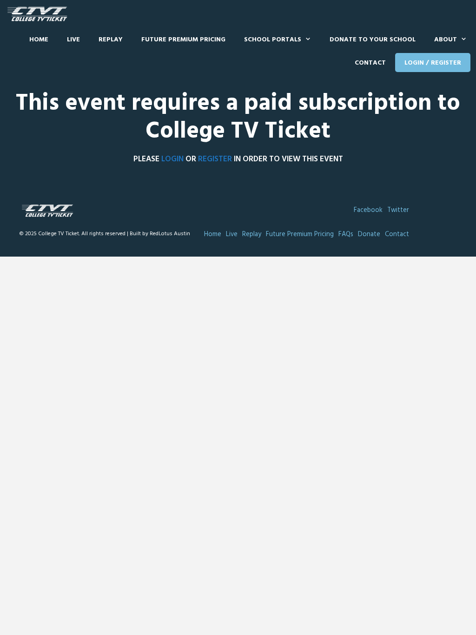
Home (38, 39)
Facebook (368, 210)
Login (172, 159)
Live (73, 39)
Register (215, 159)
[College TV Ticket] (39, 14)
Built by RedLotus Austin (160, 233)
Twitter (398, 210)
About (445, 39)
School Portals (272, 39)
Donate (369, 234)
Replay (111, 39)
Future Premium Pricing (183, 39)
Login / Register (432, 63)
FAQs (345, 234)
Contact (370, 63)
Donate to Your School (373, 39)
